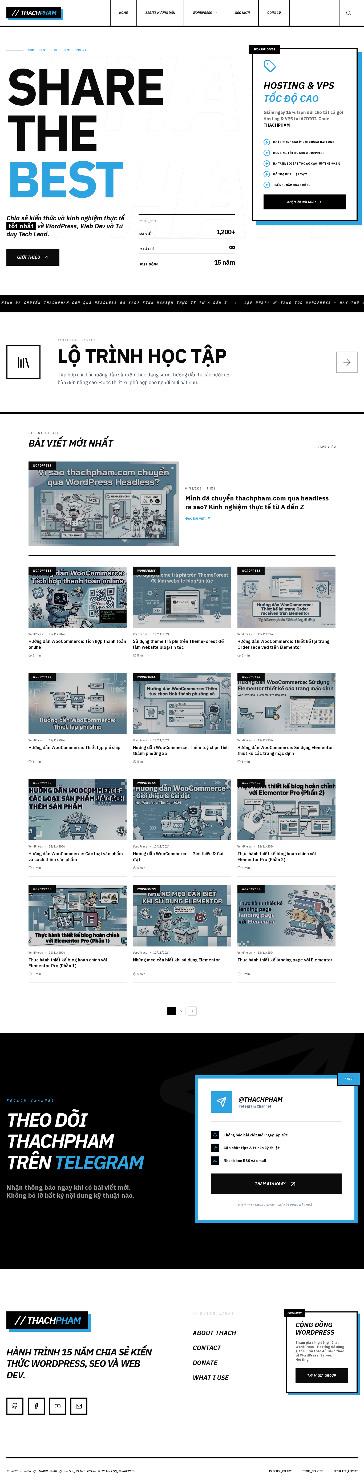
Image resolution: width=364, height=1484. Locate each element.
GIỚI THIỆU (28, 257)
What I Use (211, 1377)
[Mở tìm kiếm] (348, 13)
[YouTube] (57, 1406)
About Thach (214, 1332)
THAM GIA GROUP (321, 1376)
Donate (205, 1362)
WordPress (202, 13)
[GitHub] (14, 1406)
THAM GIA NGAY (270, 1183)
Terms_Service (312, 1471)
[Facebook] (36, 1406)
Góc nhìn (242, 13)
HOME (123, 13)
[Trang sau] (192, 1011)
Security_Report (346, 1471)
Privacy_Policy (280, 1471)
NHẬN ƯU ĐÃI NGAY (301, 202)
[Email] (78, 1406)
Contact (207, 1347)
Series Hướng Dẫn (160, 13)
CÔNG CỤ (274, 13)
